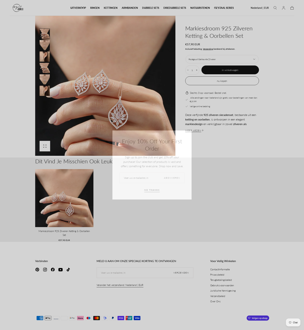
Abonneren (172, 178)
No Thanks (152, 190)
